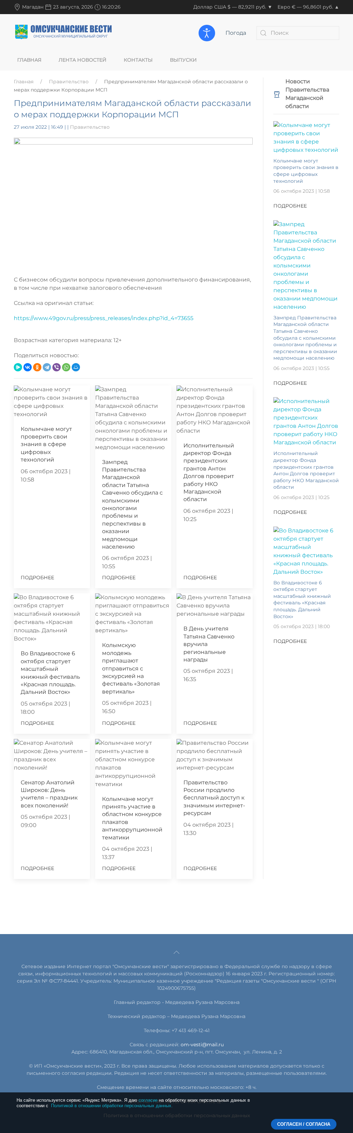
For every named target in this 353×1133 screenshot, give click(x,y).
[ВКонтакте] (27, 367)
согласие (148, 1100)
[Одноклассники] (37, 367)
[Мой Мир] (76, 367)
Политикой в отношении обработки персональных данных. (112, 1105)
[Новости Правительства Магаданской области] (276, 94)
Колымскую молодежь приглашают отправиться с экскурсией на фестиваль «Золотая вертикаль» (131, 668)
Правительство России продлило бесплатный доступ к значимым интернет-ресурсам (214, 798)
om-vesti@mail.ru (202, 1044)
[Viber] (56, 367)
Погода (235, 33)
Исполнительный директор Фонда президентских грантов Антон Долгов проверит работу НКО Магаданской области (306, 470)
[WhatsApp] (66, 367)
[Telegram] (47, 367)
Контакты (138, 60)
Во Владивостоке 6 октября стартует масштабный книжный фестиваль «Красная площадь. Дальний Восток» (302, 600)
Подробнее (37, 577)
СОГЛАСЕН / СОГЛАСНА (303, 1124)
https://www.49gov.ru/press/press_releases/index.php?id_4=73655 (103, 318)
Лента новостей (83, 60)
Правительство (69, 81)
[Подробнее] (306, 137)
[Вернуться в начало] (64, 32)
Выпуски (183, 60)
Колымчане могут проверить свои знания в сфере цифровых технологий (46, 444)
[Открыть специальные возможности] (207, 33)
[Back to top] (176, 952)
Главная (29, 60)
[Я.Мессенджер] (18, 367)
